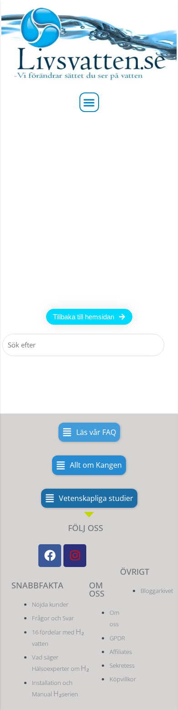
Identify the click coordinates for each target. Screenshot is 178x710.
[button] (89, 102)
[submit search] (172, 345)
